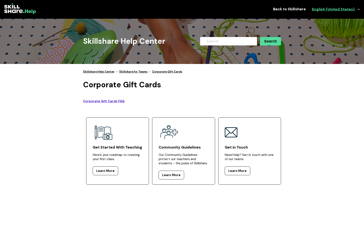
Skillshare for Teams (133, 71)
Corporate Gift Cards (167, 71)
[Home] (20, 13)
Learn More (105, 171)
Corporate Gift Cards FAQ (103, 101)
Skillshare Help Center (99, 71)
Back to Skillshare (289, 9)
